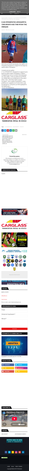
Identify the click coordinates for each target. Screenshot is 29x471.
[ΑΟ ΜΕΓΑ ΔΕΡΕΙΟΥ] (24, 258)
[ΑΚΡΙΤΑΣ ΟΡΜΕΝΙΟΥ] (8, 266)
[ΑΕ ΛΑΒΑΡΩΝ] (24, 262)
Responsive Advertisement (14, 274)
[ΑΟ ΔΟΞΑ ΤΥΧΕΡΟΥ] (16, 266)
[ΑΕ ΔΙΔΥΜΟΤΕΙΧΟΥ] (4, 258)
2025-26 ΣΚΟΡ (4, 434)
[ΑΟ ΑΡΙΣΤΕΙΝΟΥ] (20, 266)
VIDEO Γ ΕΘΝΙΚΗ (18, 466)
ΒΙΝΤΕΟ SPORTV (5, 292)
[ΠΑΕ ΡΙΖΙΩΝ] (24, 266)
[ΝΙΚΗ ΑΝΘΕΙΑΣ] (16, 262)
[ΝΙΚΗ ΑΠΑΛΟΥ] (4, 266)
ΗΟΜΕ (8, 466)
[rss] (7, 368)
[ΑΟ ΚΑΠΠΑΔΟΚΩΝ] (8, 262)
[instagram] (21, 368)
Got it (18, 11)
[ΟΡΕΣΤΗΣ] (4, 262)
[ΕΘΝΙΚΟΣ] (12, 258)
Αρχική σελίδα (4, 18)
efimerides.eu (4, 295)
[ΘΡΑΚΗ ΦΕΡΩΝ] (12, 262)
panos (4, 29)
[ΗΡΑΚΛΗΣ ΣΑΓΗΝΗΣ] (12, 266)
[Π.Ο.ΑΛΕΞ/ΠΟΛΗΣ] (8, 258)
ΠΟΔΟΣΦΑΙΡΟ (16, 126)
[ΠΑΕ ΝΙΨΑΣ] (14, 270)
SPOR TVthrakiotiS (18, 468)
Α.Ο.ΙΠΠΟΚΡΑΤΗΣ (8, 126)
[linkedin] (23, 452)
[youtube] (7, 371)
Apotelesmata (4, 299)
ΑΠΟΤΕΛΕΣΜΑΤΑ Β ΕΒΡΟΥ (20, 434)
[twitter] (21, 364)
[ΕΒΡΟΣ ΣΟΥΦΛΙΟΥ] (16, 258)
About (12, 466)
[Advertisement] (14, 389)
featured (10, 18)
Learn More (12, 11)
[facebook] (7, 364)
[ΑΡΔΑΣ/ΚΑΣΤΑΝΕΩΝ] (20, 258)
